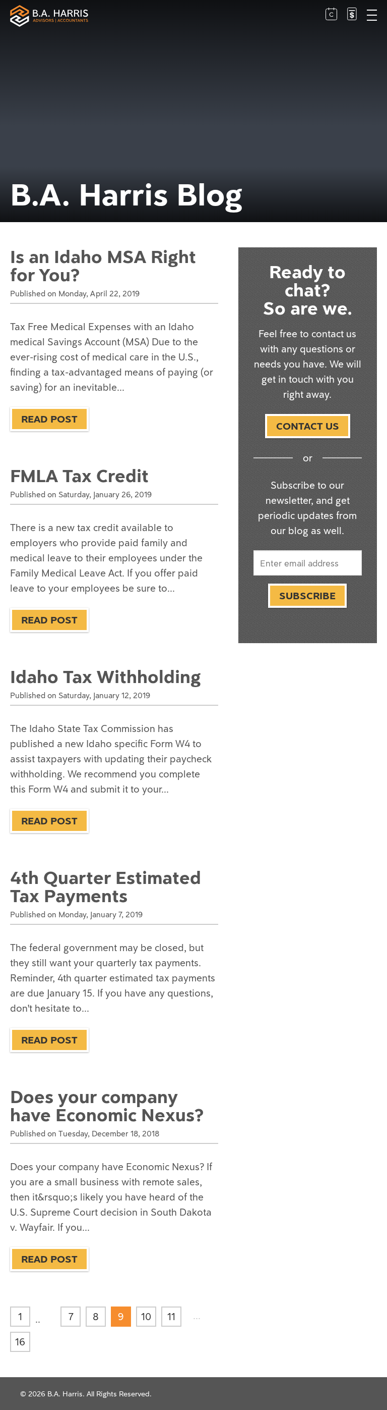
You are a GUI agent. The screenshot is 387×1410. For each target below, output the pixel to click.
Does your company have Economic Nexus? (107, 1105)
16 (20, 1341)
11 (171, 1316)
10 (146, 1316)
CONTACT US (307, 426)
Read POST (49, 419)
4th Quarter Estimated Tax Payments (105, 886)
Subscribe (307, 595)
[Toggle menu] (372, 16)
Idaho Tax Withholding (105, 676)
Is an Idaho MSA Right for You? (103, 265)
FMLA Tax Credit (79, 475)
